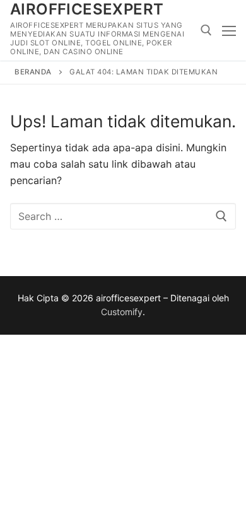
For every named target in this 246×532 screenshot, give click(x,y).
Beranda (33, 71)
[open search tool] (206, 30)
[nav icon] (229, 30)
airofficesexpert (86, 9)
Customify (122, 311)
